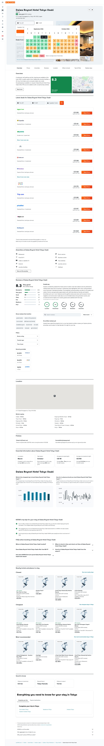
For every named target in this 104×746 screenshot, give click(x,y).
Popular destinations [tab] (35, 700)
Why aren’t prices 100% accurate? (26, 735)
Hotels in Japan (38, 742)
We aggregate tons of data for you (26, 732)
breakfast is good (20, 324)
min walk (36, 324)
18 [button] (45, 44)
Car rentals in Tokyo (23, 709)
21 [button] (31, 48)
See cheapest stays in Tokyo (86, 604)
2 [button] (38, 37)
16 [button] (38, 44)
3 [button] (42, 37)
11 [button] (45, 40)
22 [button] (35, 48)
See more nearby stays (87, 572)
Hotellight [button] (38, 655)
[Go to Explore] (3, 20)
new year (27, 328)
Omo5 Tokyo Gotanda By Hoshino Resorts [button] (63, 591)
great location (19, 318)
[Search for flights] (3, 7)
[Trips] (3, 31)
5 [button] (49, 37)
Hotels (24, 742)
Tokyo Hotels (58, 742)
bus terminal (29, 324)
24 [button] (42, 48)
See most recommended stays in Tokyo (83, 637)
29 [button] (35, 51)
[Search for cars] (3, 13)
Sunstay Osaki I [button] (40, 590)
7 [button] (31, 40)
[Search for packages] (3, 16)
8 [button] (69, 40)
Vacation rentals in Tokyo (25, 711)
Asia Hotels (30, 742)
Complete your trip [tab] (23, 700)
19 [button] (49, 44)
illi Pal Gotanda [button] (78, 590)
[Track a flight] (3, 24)
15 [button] (34, 44)
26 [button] (49, 48)
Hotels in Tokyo (70, 709)
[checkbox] (23, 354)
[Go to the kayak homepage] (10, 2)
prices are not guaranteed (46, 724)
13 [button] (27, 44)
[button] (2, 2)
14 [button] (31, 44)
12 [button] (49, 40)
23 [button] (38, 48)
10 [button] (42, 40)
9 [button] (38, 40)
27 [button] (27, 51)
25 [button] (46, 48)
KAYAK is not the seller (23, 729)
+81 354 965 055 (20, 18)
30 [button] (38, 51)
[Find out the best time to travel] (3, 27)
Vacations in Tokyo (47, 709)
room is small (19, 321)
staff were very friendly (29, 321)
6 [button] (27, 40)
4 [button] (54, 40)
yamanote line (19, 328)
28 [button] (31, 51)
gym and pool (34, 328)
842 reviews (28, 14)
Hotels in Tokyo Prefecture (48, 742)
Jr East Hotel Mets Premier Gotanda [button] (64, 655)
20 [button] (27, 48)
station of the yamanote (30, 318)
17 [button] (42, 44)
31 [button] (76, 51)
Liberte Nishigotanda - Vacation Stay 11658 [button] (24, 656)
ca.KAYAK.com (19, 742)
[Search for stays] (3, 10)
